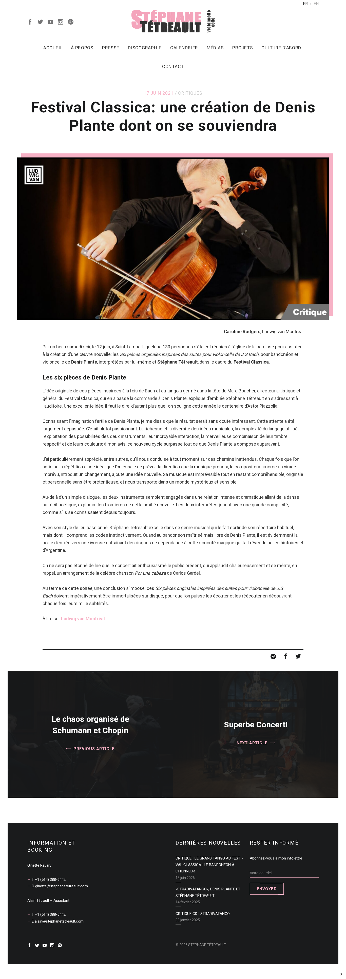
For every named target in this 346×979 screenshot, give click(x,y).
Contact (173, 66)
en (316, 3)
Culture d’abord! (282, 47)
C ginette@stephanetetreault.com (60, 886)
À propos (82, 47)
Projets (242, 47)
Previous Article (93, 748)
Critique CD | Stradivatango (203, 913)
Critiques (190, 93)
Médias (215, 47)
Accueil (52, 47)
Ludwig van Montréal (83, 618)
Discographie (145, 47)
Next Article (252, 743)
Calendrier (184, 47)
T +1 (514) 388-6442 (49, 879)
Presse (110, 47)
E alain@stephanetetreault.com (58, 921)
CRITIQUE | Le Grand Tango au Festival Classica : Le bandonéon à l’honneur (209, 864)
